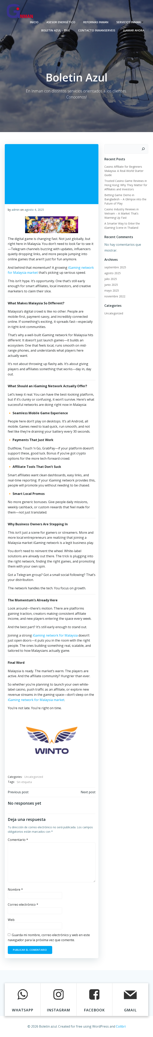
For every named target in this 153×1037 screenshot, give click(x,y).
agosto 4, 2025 (34, 210)
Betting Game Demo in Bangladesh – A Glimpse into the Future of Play (125, 199)
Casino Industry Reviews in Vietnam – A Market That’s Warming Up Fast (121, 213)
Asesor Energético (60, 22)
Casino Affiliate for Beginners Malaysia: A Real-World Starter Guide (123, 171)
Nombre (15, 889)
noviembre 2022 (114, 296)
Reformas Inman (95, 22)
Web (11, 920)
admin (16, 210)
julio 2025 (110, 279)
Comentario (18, 839)
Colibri (121, 1026)
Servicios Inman (128, 22)
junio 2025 (111, 285)
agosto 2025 (112, 273)
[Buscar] (143, 148)
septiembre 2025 (115, 267)
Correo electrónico (23, 904)
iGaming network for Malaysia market (36, 700)
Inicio (34, 22)
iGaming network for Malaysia (55, 635)
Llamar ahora (133, 30)
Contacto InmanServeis (96, 30)
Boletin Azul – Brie (55, 30)
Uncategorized (33, 777)
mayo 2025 (111, 290)
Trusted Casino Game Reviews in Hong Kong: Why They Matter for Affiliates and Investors (125, 185)
